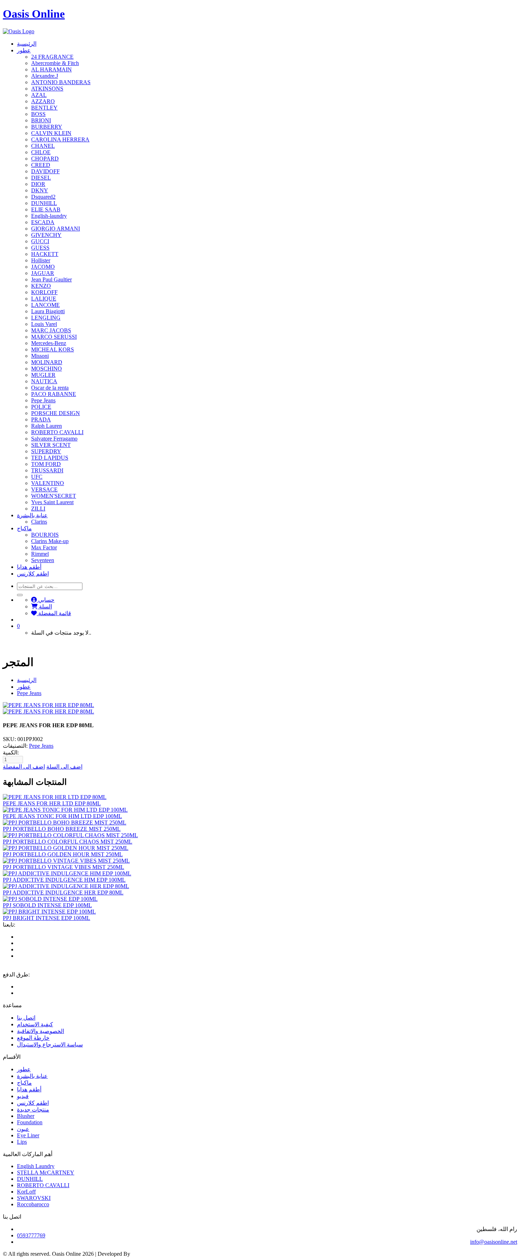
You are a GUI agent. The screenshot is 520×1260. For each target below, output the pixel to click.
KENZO (41, 286)
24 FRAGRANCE (52, 57)
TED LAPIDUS (49, 458)
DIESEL (41, 178)
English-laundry (49, 216)
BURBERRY (46, 127)
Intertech (141, 1254)
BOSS (38, 114)
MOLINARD (46, 362)
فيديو (23, 1096)
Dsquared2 (43, 197)
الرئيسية (26, 44)
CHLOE (41, 152)
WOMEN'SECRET (53, 496)
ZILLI (38, 509)
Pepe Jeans (43, 400)
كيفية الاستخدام (35, 1024)
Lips (22, 1142)
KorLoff (26, 1192)
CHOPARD (45, 159)
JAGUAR (42, 273)
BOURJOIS (45, 535)
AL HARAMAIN (51, 69)
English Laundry (35, 1166)
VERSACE (44, 489)
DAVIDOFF (45, 171)
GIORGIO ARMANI (55, 229)
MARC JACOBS (51, 330)
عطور (24, 50)
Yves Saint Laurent (52, 502)
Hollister (40, 260)
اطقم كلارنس (33, 574)
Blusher (25, 1116)
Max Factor (44, 547)
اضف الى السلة (64, 767)
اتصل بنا (26, 1018)
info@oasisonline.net (493, 1242)
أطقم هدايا (29, 567)
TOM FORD (46, 464)
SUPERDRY (46, 451)
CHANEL (43, 146)
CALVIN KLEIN (51, 133)
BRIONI (41, 120)
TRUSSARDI (47, 470)
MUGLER (43, 375)
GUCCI (40, 241)
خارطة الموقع (33, 1038)
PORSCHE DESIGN (55, 413)
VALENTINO (47, 483)
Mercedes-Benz (48, 343)
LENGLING (45, 318)
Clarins (39, 522)
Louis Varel (44, 324)
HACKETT (44, 254)
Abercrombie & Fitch (55, 63)
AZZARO (43, 101)
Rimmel (40, 554)
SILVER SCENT (51, 445)
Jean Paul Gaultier (51, 279)
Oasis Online (34, 13)
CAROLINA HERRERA (60, 139)
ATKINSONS (47, 89)
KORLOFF (44, 292)
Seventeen (42, 560)
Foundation (29, 1122)
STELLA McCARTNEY (45, 1172)
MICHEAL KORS (52, 349)
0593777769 (31, 1235)
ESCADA (42, 222)
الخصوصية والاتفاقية (40, 1031)
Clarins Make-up (50, 541)
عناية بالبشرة (32, 515)
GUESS (40, 248)
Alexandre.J (44, 76)
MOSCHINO (46, 369)
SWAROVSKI (34, 1198)
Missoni (40, 356)
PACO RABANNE (53, 394)
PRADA (41, 419)
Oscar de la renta (50, 388)
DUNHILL (44, 203)
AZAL (39, 95)
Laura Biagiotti (48, 311)
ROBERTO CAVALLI (57, 432)
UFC (36, 477)
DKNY (39, 190)
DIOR (38, 184)
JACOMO (43, 267)
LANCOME (45, 305)
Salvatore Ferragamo (54, 439)
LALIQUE (43, 299)
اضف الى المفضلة (24, 767)
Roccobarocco (33, 1204)
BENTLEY (44, 108)
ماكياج (24, 528)
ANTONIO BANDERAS (61, 82)
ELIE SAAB (45, 209)
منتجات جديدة (33, 1110)
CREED (40, 165)
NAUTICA (44, 381)
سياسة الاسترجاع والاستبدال (50, 1045)
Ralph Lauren (46, 426)
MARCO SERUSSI (54, 337)
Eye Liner (28, 1135)
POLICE (41, 407)
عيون (23, 1129)
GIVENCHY (46, 235)
